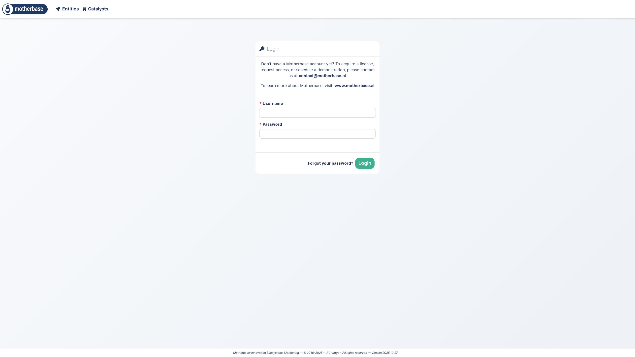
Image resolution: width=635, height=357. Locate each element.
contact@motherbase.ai (322, 75)
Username (271, 103)
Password (270, 124)
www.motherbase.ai (354, 85)
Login (364, 163)
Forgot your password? (330, 163)
